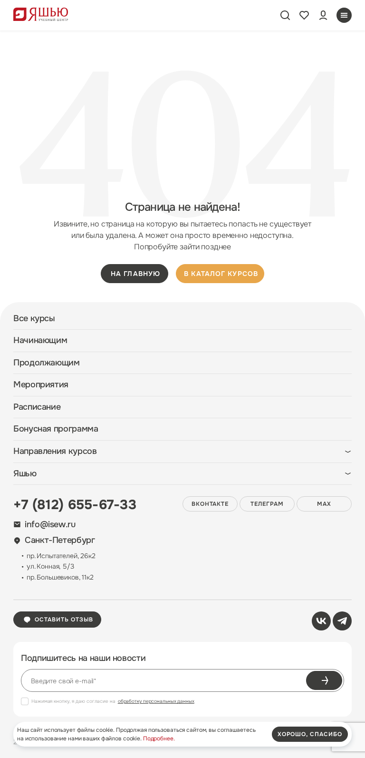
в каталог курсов (221, 273)
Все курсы (34, 319)
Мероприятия (40, 385)
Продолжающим (46, 363)
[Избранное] (304, 15)
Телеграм (267, 504)
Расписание (36, 407)
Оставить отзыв (64, 619)
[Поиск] (285, 15)
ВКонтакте (210, 504)
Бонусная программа (55, 429)
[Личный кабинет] (323, 15)
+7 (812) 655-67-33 (74, 504)
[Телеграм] (342, 620)
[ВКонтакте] (321, 620)
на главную (135, 273)
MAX (324, 504)
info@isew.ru (50, 525)
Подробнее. (159, 738)
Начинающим (40, 340)
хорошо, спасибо (310, 734)
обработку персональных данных (156, 701)
